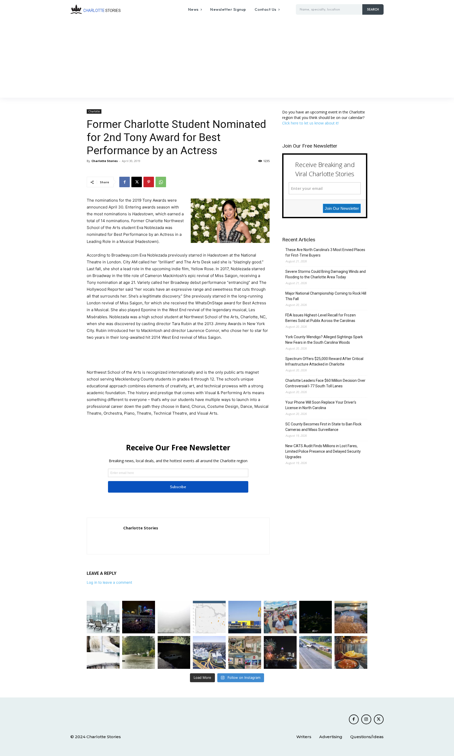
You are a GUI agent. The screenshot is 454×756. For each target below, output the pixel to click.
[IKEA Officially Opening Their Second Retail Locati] (244, 617)
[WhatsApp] (161, 182)
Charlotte (94, 111)
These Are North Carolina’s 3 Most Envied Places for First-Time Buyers (325, 252)
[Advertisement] (227, 58)
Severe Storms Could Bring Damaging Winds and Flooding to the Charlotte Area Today (325, 274)
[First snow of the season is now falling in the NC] (174, 617)
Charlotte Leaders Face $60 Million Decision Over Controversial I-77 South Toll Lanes (325, 383)
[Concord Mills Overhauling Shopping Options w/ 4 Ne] (244, 652)
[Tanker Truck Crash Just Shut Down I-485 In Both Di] (315, 652)
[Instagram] (366, 719)
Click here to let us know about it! (310, 123)
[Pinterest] (148, 182)
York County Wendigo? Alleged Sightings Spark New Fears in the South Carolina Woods (324, 340)
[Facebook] (124, 182)
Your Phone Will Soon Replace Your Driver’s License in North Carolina (320, 405)
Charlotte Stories (104, 161)
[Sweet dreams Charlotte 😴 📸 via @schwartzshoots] (315, 617)
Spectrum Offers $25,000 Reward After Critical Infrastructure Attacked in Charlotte (324, 361)
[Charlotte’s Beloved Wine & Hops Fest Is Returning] (280, 617)
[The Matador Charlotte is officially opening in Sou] (350, 652)
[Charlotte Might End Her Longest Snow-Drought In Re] (103, 617)
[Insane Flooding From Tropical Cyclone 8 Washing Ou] (174, 652)
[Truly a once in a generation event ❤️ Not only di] (138, 617)
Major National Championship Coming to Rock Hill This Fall (325, 296)
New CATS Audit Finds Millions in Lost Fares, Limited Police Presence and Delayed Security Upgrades (323, 451)
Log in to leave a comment (109, 582)
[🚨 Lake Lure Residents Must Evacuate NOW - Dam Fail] (103, 652)
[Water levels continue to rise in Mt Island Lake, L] (350, 617)
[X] (136, 182)
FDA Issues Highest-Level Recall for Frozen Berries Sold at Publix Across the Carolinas (320, 318)
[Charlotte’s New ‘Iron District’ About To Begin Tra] (209, 652)
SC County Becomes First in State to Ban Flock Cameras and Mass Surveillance (323, 427)
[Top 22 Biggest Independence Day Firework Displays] (280, 652)
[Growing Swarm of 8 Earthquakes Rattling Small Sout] (209, 617)
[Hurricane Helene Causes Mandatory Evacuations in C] (138, 652)
